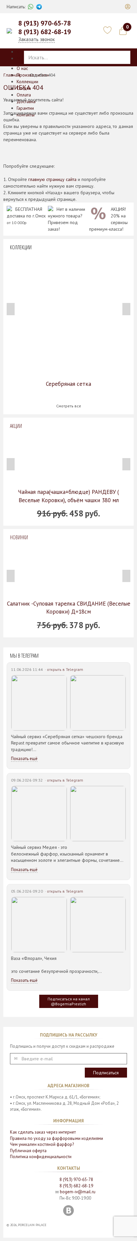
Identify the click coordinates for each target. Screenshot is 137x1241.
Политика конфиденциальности (40, 1156)
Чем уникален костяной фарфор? (42, 1144)
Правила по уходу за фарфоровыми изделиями (56, 1138)
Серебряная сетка (68, 383)
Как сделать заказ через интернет (43, 1132)
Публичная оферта (28, 1150)
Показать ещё (24, 758)
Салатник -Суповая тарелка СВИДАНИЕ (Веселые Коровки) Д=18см (68, 607)
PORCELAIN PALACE (32, 1225)
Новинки (19, 537)
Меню (23, 58)
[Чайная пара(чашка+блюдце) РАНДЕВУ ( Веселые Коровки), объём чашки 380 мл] (68, 458)
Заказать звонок (36, 39)
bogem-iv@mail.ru (77, 1192)
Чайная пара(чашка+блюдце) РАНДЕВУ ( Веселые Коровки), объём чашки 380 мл (68, 495)
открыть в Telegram (65, 669)
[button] (127, 6)
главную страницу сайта (52, 179)
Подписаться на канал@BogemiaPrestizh (69, 1001)
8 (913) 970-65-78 (44, 23)
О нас (22, 68)
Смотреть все (68, 405)
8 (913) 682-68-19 (44, 32)
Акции (16, 426)
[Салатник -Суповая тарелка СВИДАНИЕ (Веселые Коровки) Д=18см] (68, 570)
